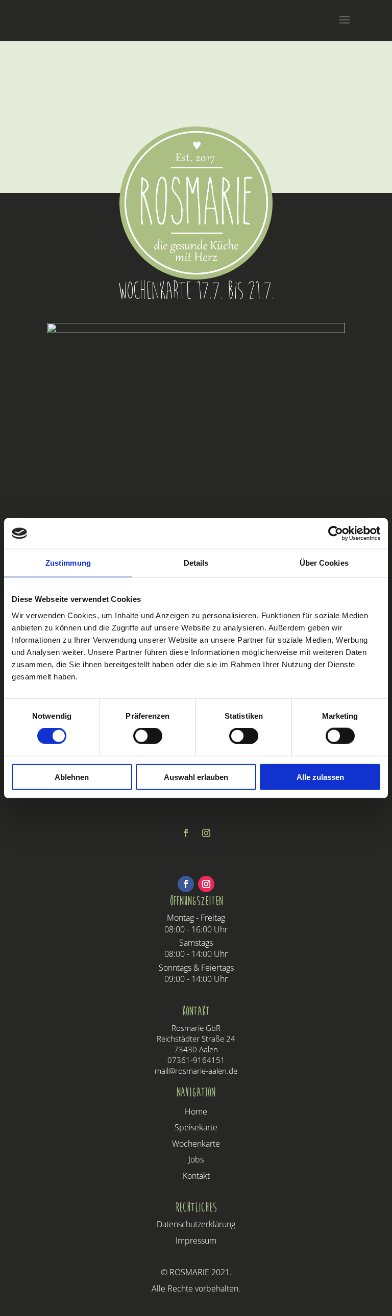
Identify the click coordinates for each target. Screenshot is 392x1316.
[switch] (147, 736)
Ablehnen (72, 776)
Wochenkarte (196, 1143)
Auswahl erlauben (196, 776)
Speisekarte (196, 1127)
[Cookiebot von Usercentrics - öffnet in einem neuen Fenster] (335, 533)
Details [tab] (196, 563)
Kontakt (196, 1175)
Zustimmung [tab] (68, 563)
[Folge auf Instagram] (206, 833)
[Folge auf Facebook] (186, 833)
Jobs (196, 1159)
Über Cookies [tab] (324, 563)
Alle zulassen (320, 776)
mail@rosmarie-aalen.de (196, 1071)
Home (196, 1111)
